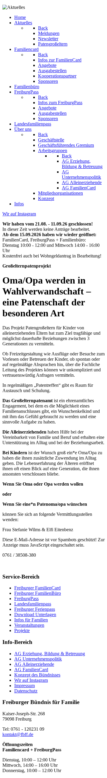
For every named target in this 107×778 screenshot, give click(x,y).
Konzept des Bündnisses (37, 674)
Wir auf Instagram (31, 680)
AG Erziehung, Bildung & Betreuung (49, 653)
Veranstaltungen (29, 625)
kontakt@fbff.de (17, 734)
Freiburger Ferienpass (34, 609)
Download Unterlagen (35, 614)
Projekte (22, 630)
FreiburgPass (26, 598)
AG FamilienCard (31, 669)
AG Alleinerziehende (34, 664)
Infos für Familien (31, 619)
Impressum (24, 685)
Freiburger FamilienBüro (37, 593)
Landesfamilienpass (32, 603)
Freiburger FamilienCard (37, 587)
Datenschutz (25, 690)
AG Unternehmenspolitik (38, 658)
